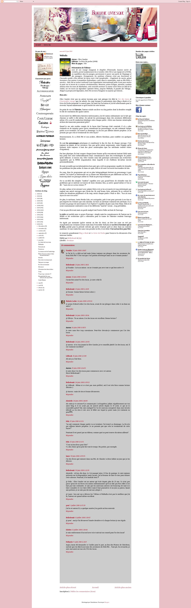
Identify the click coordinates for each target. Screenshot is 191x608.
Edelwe (69, 530)
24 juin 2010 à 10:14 (82, 315)
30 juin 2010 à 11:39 (82, 470)
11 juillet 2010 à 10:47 (82, 518)
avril (39, 285)
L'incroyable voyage (67, 101)
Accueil (38, 45)
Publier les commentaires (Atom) (83, 591)
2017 (38, 207)
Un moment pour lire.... (145, 157)
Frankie (69, 250)
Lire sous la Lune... (143, 211)
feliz (67, 421)
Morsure (41, 267)
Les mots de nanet (143, 182)
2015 (38, 212)
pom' (68, 505)
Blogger (106, 602)
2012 (38, 219)
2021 (38, 198)
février (40, 287)
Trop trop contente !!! (44, 274)
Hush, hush (41, 247)
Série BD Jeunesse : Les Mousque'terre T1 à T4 (144, 136)
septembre (41, 233)
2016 (38, 210)
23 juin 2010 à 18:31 (82, 265)
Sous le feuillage (143, 133)
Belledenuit (70, 265)
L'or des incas (123, 99)
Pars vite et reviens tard (45, 260)
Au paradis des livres (144, 258)
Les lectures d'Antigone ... (145, 224)
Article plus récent (68, 587)
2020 (39, 201)
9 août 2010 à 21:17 (80, 542)
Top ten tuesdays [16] (143, 260)
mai (39, 283)
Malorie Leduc (71, 301)
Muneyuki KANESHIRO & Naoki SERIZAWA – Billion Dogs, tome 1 (145, 252)
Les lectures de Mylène (145, 126)
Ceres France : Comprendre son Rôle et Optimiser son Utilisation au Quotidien (145, 151)
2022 (38, 196)
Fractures (41, 249)
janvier (40, 290)
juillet (40, 237)
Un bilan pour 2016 (143, 238)
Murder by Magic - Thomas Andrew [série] (145, 184)
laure (68, 456)
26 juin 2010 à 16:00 (80, 401)
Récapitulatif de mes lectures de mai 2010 (45, 276)
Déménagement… (143, 213)
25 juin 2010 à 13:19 (79, 356)
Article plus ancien (123, 587)
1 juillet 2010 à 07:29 (77, 505)
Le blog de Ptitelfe (143, 202)
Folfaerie (69, 542)
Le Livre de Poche (98, 233)
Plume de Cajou (142, 148)
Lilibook (69, 356)
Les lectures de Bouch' (144, 189)
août (39, 235)
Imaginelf (141, 236)
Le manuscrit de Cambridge (46, 251)
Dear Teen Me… (142, 232)
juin (39, 240)
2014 (38, 214)
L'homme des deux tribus (45, 269)
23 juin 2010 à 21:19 (82, 289)
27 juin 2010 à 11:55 (77, 442)
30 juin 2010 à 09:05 (77, 456)
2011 (38, 222)
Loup (39, 271)
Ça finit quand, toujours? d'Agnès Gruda (144, 159)
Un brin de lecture (143, 141)
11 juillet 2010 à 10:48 (79, 530)
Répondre (69, 258)
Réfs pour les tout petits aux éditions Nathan (145, 244)
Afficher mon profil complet (48, 57)
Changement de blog (143, 226)
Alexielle (69, 401)
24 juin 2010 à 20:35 (82, 342)
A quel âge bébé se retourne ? (146, 191)
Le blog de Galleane (143, 119)
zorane (68, 277)
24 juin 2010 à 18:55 (79, 328)
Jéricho (40, 257)
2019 (38, 203)
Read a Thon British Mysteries (146, 198)
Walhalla (41, 244)
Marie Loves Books (143, 217)
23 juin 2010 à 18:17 (79, 250)
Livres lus (47, 45)
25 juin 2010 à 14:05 (79, 368)
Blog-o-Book (84, 233)
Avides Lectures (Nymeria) (146, 249)
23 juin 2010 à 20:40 (79, 277)
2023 (38, 194)
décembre (41, 226)
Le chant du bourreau (44, 242)
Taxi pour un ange (43, 262)
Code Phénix (42, 280)
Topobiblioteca (142, 175)
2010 (38, 224)
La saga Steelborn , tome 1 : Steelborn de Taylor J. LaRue (145, 128)
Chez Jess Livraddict (144, 230)
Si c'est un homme (43, 264)
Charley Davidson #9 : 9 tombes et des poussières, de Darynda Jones (146, 206)
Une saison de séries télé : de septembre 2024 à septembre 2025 (146, 169)
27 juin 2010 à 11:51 (77, 421)
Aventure (70, 240)
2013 (38, 217)
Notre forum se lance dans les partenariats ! (46, 254)
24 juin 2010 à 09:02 (84, 301)
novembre (41, 228)
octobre (40, 231)
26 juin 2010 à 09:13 (82, 382)
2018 (38, 205)
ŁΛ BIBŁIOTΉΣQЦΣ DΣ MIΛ (146, 242)
